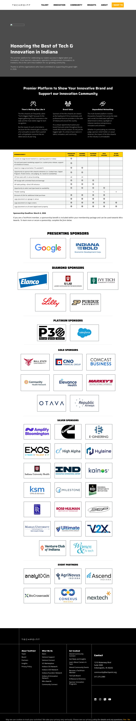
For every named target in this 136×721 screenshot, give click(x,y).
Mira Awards (46, 681)
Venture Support (48, 657)
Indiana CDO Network (50, 670)
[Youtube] (110, 699)
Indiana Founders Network (52, 673)
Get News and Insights (77, 659)
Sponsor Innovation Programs (76, 683)
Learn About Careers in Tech (78, 663)
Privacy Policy (27, 666)
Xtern (44, 654)
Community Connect (49, 684)
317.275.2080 (99, 676)
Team (24, 654)
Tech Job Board (75, 676)
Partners (25, 660)
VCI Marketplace (48, 663)
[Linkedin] (95, 699)
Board (24, 657)
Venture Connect (48, 660)
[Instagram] (100, 699)
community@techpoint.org (105, 672)
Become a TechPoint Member (77, 671)
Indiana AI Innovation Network (50, 677)
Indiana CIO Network (49, 666)
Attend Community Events (79, 667)
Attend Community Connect (76, 655)
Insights (24, 663)
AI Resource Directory (77, 679)
